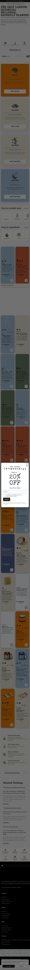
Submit (7, 499)
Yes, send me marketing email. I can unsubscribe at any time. (14, 495)
